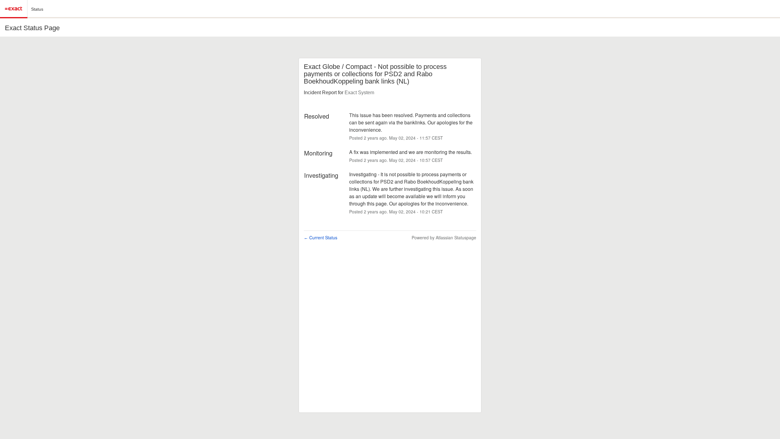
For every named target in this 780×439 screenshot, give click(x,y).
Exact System (359, 92)
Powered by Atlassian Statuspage (444, 237)
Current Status (320, 237)
